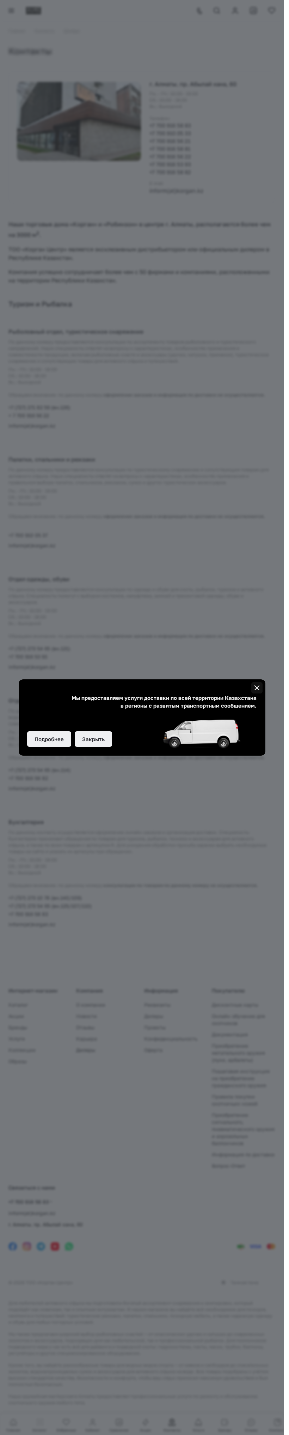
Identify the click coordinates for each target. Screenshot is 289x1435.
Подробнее (49, 739)
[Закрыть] (257, 687)
